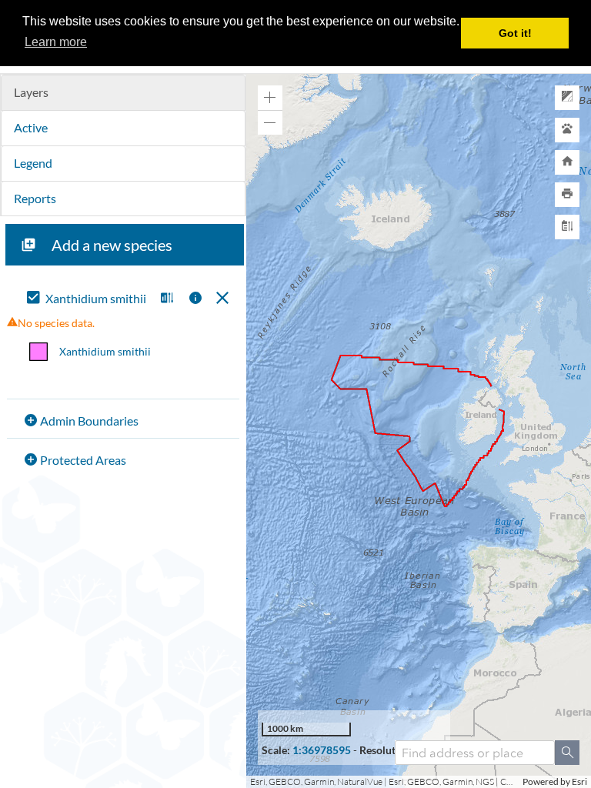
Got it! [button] (515, 33)
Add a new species (112, 244)
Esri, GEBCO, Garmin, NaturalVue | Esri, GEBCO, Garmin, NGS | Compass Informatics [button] (384, 781)
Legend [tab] (33, 162)
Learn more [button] (56, 41)
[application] (418, 431)
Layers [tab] (31, 92)
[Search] (567, 752)
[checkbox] (87, 299)
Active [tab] (31, 127)
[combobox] (475, 752)
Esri (579, 781)
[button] (165, 299)
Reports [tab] (35, 198)
